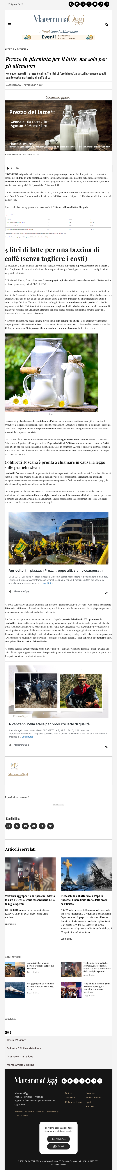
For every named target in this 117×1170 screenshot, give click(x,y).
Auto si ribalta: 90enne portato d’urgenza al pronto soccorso (40, 965)
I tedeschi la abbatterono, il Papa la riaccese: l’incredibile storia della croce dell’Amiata (84, 900)
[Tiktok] (100, 4)
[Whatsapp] (106, 4)
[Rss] (89, 4)
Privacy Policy (52, 1111)
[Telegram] (77, 4)
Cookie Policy (22, 1115)
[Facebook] (71, 4)
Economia (22, 49)
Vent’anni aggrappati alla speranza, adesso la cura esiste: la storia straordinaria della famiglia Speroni (30, 900)
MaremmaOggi (18, 774)
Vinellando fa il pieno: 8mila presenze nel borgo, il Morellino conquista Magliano (96, 987)
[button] (8, 826)
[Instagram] (83, 4)
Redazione (18, 1111)
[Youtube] (95, 4)
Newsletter (29, 1111)
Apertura (10, 49)
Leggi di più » (33, 972)
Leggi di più (10, 924)
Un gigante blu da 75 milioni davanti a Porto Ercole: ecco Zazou (40, 986)
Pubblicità (40, 1111)
